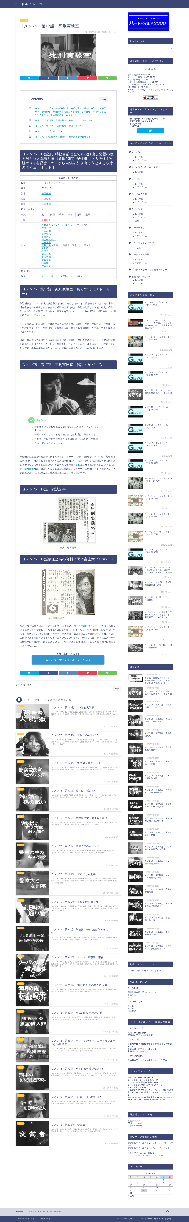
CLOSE (103, 99)
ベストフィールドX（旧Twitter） (143, 1153)
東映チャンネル (135, 1121)
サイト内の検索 (24, 684)
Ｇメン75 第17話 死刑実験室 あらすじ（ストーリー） (64, 120)
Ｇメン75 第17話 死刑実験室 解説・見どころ (59, 126)
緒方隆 (45, 263)
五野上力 (46, 245)
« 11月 (131, 1196)
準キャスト (133, 1009)
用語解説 (132, 1011)
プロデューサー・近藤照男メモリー (149, 269)
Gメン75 (24, 20)
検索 (117, 688)
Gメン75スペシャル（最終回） (147, 167)
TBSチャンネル (135, 1123)
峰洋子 (45, 251)
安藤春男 (46, 260)
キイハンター (138, 209)
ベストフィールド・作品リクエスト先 (145, 1155)
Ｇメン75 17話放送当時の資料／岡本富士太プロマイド (63, 137)
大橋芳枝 (46, 228)
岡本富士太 (79, 626)
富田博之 (46, 237)
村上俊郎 (46, 199)
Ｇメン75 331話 (62, 225)
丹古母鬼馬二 (49, 239)
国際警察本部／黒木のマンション (143, 992)
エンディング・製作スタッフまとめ (144, 971)
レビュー (139, 248)
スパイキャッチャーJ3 (143, 242)
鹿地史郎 (46, 257)
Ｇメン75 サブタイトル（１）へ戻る (68, 659)
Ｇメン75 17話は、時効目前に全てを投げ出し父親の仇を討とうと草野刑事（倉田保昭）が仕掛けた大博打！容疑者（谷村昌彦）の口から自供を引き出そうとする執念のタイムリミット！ (70, 111)
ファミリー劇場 (135, 1126)
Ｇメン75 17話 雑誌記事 (48, 131)
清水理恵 (46, 234)
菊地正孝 (46, 254)
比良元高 (46, 242)
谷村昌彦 (46, 225)
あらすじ (139, 157)
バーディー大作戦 (140, 254)
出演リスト (133, 995)
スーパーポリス (139, 227)
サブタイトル (141, 160)
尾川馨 (45, 248)
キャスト (132, 1006)
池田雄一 (46, 193)
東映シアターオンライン (27, 1219)
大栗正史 (46, 266)
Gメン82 (136, 179)
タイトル (139, 283)
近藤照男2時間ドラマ (142, 276)
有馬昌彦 (46, 231)
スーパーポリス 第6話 (54, 276)
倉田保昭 (29, 468)
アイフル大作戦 (139, 194)
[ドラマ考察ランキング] (150, 97)
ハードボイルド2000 (31, 4)
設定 (137, 221)
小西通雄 (46, 204)
